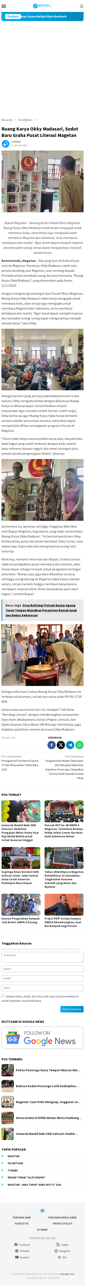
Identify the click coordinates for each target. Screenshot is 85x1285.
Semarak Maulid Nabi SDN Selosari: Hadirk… (47, 1134)
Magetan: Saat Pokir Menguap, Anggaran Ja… (48, 1102)
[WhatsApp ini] (79, 745)
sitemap (42, 1230)
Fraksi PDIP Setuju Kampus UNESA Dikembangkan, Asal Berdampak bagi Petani (63, 922)
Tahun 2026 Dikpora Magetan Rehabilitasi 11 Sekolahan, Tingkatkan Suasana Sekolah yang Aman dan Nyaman (64, 879)
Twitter (64, 1245)
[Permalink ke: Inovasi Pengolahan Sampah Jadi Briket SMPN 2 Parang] (20, 905)
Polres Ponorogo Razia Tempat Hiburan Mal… (48, 1070)
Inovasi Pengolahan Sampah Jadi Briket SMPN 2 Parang (20, 920)
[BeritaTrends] (43, 5)
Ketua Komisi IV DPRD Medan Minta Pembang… (49, 1118)
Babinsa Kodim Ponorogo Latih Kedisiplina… (47, 1086)
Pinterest (24, 1251)
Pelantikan (15, 1163)
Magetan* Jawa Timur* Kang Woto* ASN (34, 1185)
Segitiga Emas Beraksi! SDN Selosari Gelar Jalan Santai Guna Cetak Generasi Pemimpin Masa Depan (20, 877)
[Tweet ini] (61, 745)
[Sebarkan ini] (51, 745)
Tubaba (13, 1170)
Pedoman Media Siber (62, 1217)
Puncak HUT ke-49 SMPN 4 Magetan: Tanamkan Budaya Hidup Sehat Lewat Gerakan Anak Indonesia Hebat (64, 830)
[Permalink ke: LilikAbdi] (5, 143)
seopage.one (66, 1274)
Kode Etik (21, 1223)
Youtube (24, 1257)
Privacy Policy (62, 1223)
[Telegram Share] (70, 745)
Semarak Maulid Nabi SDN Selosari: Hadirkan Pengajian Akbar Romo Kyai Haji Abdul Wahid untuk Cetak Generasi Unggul (20, 832)
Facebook (24, 1245)
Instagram (64, 1251)
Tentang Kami (21, 1217)
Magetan (13, 1156)
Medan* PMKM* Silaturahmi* (26, 1177)
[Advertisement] (42, 65)
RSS (65, 1257)
